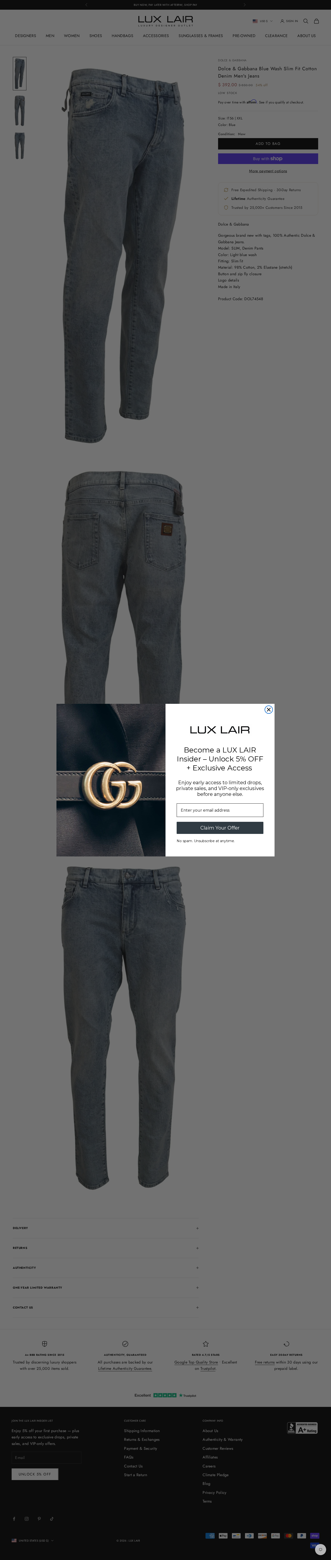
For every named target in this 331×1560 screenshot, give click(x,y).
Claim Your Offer (220, 828)
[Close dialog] (269, 709)
